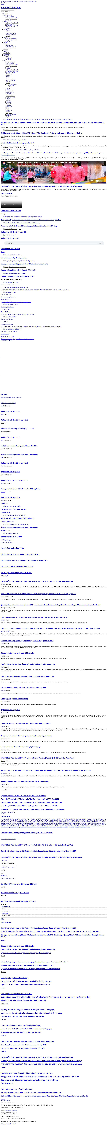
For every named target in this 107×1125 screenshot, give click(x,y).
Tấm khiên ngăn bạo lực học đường (14, 258)
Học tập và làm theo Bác (12, 17)
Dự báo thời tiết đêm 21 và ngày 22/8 (14, 480)
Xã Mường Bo (57, 824)
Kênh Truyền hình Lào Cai (11, 211)
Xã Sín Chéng (47, 825)
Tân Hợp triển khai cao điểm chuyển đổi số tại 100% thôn (22, 1016)
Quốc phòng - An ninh (11, 19)
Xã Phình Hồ (69, 819)
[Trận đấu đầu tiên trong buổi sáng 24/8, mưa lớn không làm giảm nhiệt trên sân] (22, 149)
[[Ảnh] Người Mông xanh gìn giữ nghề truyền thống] (16, 524)
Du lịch (5, 42)
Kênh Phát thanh (13, 196)
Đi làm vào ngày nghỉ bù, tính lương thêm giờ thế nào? (21, 1032)
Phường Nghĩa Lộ (9, 827)
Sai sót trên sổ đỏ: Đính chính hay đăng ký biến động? (21, 747)
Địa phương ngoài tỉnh (6, 819)
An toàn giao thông (10, 47)
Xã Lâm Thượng (75, 820)
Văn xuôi (11, 85)
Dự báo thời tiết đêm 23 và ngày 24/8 (14, 420)
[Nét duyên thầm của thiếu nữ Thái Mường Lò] (14, 515)
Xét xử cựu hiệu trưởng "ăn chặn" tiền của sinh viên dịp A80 (23, 687)
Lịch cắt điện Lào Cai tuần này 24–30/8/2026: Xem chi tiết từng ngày (26, 1029)
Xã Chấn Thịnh (6, 820)
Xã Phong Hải (90, 821)
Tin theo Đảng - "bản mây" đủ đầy (13, 509)
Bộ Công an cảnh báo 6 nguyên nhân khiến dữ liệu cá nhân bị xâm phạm (27, 1010)
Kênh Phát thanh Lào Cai (10, 249)
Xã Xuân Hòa (37, 824)
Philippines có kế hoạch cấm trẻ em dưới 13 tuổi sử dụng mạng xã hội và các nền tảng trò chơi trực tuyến (40, 1077)
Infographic (9, 113)
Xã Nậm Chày (54, 823)
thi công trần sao (5, 913)
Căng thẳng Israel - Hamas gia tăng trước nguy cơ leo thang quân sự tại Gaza (29, 1080)
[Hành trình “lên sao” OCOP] (10, 533)
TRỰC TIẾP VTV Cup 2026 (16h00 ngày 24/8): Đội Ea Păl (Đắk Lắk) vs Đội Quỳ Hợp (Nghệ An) (37, 581)
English (2, 2)
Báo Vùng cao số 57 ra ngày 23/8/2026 (15, 893)
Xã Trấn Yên (41, 821)
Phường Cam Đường (70, 827)
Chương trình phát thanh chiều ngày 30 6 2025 (18, 270)
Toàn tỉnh (20, 819)
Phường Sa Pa (86, 827)
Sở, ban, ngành (14, 819)
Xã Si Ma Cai (41, 825)
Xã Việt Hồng (63, 821)
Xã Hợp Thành (83, 821)
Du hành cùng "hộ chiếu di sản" (16, 573)
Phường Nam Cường (52, 827)
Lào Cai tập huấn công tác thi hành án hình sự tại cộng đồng (23, 1048)
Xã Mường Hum (21, 823)
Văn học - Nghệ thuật (11, 38)
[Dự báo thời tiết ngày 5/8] (9, 235)
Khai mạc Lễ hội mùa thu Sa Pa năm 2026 (16, 994)
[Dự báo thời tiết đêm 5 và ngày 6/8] (12, 229)
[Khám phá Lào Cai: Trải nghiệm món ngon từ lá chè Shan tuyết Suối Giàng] (21, 222)
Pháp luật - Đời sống (11, 46)
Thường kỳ (9, 58)
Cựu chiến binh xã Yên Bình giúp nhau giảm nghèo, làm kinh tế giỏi (26, 723)
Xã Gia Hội (81, 819)
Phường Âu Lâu (61, 827)
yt (2, 4)
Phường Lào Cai (79, 827)
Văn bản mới (4, 596)
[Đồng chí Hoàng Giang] (9, 292)
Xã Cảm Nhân (9, 821)
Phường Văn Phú (35, 827)
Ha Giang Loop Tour (6, 915)
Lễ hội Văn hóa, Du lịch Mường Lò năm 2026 (17, 143)
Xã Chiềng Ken (100, 823)
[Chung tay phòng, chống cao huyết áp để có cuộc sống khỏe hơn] (19, 261)
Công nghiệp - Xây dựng (12, 25)
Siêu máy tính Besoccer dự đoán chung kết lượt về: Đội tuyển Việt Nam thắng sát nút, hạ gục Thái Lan (46, 770)
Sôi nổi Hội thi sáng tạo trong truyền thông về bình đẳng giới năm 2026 (27, 641)
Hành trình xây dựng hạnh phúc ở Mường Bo (17, 653)
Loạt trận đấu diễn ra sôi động (41, 133)
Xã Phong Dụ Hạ (21, 820)
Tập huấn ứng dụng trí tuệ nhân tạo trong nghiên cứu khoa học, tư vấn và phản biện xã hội (34, 617)
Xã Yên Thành (16, 821)
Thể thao (5, 49)
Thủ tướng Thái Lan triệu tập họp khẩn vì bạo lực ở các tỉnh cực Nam (27, 833)
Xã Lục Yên (82, 820)
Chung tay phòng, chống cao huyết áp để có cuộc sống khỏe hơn (24, 264)
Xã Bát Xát (67, 823)
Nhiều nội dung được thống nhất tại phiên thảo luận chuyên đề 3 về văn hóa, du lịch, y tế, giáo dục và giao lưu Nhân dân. (45, 997)
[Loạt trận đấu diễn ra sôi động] (10, 130)
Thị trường (8, 28)
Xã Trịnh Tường (47, 823)
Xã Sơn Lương (87, 819)
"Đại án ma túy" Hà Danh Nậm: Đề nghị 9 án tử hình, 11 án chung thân (27, 676)
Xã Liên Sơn (75, 819)
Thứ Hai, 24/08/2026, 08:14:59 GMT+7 (10, 1)
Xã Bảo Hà (51, 824)
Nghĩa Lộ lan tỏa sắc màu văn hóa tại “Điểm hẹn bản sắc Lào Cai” (16, 302)
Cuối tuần (8, 59)
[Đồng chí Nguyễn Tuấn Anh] (10, 304)
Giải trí (8, 41)
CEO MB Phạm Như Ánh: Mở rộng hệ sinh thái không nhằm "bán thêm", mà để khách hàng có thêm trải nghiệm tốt (44, 1096)
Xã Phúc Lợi (101, 820)
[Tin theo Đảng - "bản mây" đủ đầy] (12, 506)
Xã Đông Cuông (43, 820)
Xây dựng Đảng (10, 16)
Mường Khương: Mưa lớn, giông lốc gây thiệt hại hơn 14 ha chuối (25, 781)
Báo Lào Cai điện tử (5, 1100)
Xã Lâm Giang (35, 820)
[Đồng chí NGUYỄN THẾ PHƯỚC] (12, 329)
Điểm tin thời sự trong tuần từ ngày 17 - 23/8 (17, 428)
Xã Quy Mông (70, 821)
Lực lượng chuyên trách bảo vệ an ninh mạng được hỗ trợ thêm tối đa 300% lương (31, 1013)
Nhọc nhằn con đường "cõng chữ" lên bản (20, 554)
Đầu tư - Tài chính (10, 26)
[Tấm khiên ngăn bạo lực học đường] (12, 254)
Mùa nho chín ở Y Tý (8, 403)
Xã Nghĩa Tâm (13, 820)
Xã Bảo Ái (35, 821)
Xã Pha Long (13, 825)
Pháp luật (5, 43)
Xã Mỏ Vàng (67, 820)
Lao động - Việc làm (11, 33)
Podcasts (8, 111)
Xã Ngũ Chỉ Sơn (61, 825)
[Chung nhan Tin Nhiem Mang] (8, 1123)
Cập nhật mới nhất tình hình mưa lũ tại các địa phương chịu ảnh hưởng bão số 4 (30, 969)
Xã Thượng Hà (30, 824)
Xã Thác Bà (23, 821)
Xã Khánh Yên (79, 823)
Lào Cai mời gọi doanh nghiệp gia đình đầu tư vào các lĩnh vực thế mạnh (17, 314)
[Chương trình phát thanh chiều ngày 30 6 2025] (14, 267)
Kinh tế (5, 21)
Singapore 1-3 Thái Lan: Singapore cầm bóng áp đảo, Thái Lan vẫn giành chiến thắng (32, 809)
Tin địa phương (5, 816)
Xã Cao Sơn (35, 825)
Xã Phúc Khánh (44, 824)
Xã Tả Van (69, 824)
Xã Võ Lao (72, 823)
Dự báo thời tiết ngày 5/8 (10, 238)
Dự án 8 (8, 117)
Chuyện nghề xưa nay (11, 40)
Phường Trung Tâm (18, 827)
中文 (5, 2)
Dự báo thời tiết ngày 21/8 (10, 497)
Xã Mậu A (55, 820)
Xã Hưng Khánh (48, 821)
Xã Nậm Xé (54, 825)
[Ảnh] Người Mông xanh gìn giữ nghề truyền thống (19, 454)
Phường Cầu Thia (27, 827)
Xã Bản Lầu (29, 825)
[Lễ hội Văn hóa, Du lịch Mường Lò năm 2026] (14, 140)
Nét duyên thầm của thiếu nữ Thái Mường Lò (17, 518)
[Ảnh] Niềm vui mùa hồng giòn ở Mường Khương (19, 446)
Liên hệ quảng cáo (32, 1)
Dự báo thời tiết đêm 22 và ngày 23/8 (14, 463)
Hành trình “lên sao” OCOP (11, 537)
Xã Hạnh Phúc (62, 819)
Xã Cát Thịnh (93, 825)
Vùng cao (8, 56)
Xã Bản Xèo (61, 823)
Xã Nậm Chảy (10, 824)
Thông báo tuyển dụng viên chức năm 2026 (16, 1089)
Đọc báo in (6, 55)
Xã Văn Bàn (86, 823)
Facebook (3, 542)
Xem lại (3, 214)
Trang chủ (5, 13)
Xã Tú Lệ (49, 819)
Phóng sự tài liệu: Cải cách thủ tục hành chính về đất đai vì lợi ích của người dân (31, 220)
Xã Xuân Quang (98, 821)
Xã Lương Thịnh (56, 821)
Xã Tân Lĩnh (88, 820)
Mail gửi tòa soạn (23, 1)
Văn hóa (5, 37)
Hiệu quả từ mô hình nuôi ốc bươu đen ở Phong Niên (20, 489)
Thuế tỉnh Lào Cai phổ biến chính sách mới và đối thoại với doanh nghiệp (28, 664)
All (4, 60)
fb (1, 4)
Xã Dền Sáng (28, 823)
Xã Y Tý (34, 823)
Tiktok (10, 542)
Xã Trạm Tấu (55, 819)
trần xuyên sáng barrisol (6, 910)
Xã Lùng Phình (6, 825)
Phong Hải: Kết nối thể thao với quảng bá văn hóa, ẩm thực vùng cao (26, 736)
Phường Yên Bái (43, 827)
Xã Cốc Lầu (80, 824)
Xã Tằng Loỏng (8, 823)
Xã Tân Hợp (50, 820)
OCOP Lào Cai (10, 24)
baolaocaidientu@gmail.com (10, 1110)
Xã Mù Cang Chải (35, 819)
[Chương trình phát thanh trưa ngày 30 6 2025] (14, 273)
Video (7, 107)
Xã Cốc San (77, 821)
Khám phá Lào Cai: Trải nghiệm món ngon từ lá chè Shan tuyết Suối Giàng (29, 226)
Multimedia (9, 106)
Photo (7, 109)
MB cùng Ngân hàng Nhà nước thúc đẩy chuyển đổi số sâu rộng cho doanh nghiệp (31, 1092)
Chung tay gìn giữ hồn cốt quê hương (14, 699)
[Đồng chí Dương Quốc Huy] (10, 282)
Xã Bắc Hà (98, 824)
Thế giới (5, 50)
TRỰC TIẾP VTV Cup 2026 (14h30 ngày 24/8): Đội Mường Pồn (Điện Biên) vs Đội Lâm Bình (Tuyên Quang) (41, 186)
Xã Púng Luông (43, 819)
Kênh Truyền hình (6, 193)
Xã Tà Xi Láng (86, 825)
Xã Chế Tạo (68, 825)
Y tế (7, 32)
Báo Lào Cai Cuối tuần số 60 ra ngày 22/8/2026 (18, 901)
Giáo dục (8, 30)
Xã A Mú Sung (39, 823)
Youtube (3, 405)
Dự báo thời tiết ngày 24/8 (10, 411)
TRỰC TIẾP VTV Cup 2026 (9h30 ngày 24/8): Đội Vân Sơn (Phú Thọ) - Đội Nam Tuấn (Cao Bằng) (37, 758)
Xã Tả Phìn (74, 824)
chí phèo (3, 908)
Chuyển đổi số (6, 53)
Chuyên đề (8, 115)
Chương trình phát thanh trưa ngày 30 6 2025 (17, 276)
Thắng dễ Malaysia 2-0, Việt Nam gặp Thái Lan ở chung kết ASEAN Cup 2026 (30, 799)
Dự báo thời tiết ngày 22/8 (10, 472)
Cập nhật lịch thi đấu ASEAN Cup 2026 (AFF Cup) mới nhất (23, 796)
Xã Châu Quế (28, 820)
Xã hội (5, 29)
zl (3, 4)
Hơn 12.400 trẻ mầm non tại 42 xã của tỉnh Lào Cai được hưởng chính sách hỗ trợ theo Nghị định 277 (38, 594)
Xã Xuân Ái (61, 820)
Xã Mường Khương (21, 825)
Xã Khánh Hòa (94, 820)
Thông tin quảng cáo (11, 114)
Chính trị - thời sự (7, 15)
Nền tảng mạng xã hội (7, 539)
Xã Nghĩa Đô (23, 824)
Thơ (10, 87)
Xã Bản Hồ (63, 824)
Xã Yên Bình (29, 821)
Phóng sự (5, 51)
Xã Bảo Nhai (86, 824)
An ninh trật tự (9, 45)
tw (4, 1099)
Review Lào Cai (7, 54)
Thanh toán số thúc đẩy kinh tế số (17, 566)
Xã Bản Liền (93, 824)
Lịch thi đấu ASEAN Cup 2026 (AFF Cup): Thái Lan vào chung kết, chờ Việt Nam (31, 802)
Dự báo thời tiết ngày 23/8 (10, 437)
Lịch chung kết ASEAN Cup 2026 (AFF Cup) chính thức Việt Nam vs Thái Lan (30, 806)
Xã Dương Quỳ (92, 823)
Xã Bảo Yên (17, 824)
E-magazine (9, 110)
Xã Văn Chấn (94, 819)
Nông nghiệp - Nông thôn (12, 23)
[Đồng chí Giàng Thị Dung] (10, 316)
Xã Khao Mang (27, 819)
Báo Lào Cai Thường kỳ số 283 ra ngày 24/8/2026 (19, 884)
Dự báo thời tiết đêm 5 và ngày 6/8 (13, 232)
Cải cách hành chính (11, 34)
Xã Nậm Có (80, 825)
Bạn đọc (8, 36)
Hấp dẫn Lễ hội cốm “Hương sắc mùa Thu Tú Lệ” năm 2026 (23, 1000)
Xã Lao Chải (74, 825)
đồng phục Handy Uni (6, 906)
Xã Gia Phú (14, 823)
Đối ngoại (8, 20)
